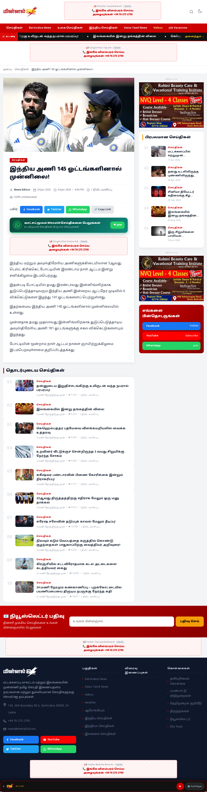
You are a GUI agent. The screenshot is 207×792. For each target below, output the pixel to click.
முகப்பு (7, 69)
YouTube (53, 739)
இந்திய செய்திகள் (103, 28)
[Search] (191, 12)
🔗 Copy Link (102, 209)
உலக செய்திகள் (70, 28)
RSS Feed (176, 726)
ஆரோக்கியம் (95, 710)
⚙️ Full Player (194, 786)
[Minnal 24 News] (20, 11)
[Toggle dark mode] (200, 12)
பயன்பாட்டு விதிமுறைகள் (180, 693)
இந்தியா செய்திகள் (99, 726)
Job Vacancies (178, 28)
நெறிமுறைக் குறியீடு (186, 703)
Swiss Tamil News (135, 28)
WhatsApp (80, 209)
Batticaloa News (40, 28)
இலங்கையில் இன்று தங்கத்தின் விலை (115, 36)
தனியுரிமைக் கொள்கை (179, 681)
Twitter (56, 209)
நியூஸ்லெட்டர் (180, 719)
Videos (158, 28)
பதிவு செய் (189, 621)
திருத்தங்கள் (179, 711)
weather (90, 702)
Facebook (33, 209)
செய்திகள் (14, 28)
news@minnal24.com (22, 729)
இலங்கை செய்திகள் (100, 734)
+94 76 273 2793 (19, 721)
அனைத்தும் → (194, 36)
